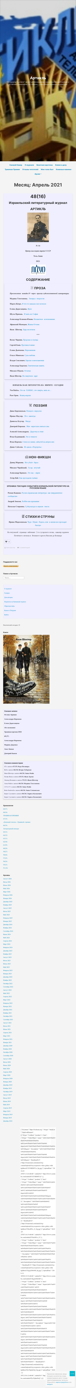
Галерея (7, 593)
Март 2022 (6, 1000)
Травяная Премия (12, 169)
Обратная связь (9, 606)
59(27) (5, 851)
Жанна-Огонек (33, 324)
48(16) (38, 196)
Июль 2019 (7, 1098)
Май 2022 (6, 993)
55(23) (5, 865)
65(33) (5, 832)
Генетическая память (36, 365)
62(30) (5, 842)
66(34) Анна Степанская (30, 790)
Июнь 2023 (7, 964)
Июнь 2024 (7, 934)
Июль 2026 (7, 882)
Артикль (38, 78)
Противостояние (28, 345)
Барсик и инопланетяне (35, 360)
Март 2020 (6, 1075)
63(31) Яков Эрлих (26, 776)
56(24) (5, 861)
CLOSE (72, 1373)
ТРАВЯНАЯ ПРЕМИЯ (11, 815)
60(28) (5, 848)
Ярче (30, 309)
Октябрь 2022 (7, 983)
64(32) (5, 835)
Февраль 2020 (7, 1078)
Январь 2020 (7, 1082)
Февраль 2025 (7, 918)
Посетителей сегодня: (10, 625)
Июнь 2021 (7, 1029)
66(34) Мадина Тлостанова (29, 783)
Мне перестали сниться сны (38, 426)
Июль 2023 (7, 960)
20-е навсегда (29, 416)
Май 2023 (6, 967)
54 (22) (5, 868)
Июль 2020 (7, 1062)
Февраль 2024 (7, 947)
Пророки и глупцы (30, 339)
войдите (50, 1384)
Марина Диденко (11, 744)
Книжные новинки (63, 169)
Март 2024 (6, 944)
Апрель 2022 (7, 996)
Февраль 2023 (7, 970)
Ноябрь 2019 (7, 1088)
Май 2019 (6, 1104)
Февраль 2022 (7, 1003)
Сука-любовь (30, 355)
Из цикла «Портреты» (33, 447)
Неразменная (30, 350)
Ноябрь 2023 (7, 954)
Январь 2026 (7, 898)
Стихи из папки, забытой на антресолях (38, 442)
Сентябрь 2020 (8, 1055)
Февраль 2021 (7, 1039)
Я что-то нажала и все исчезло (34, 303)
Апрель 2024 (7, 941)
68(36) (5, 812)
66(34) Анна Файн (27, 773)
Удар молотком (29, 329)
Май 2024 (6, 938)
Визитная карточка (45, 165)
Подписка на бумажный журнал (15, 602)
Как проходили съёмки (28, 478)
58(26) (5, 855)
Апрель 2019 (7, 1108)
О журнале (29, 165)
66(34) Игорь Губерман (22, 770)
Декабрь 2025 (7, 901)
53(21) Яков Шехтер (30, 780)
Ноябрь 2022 (7, 980)
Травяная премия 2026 (13, 732)
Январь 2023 (7, 974)
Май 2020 (6, 1068)
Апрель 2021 (7, 1032)
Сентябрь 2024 (8, 931)
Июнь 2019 (7, 1101)
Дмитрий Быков (10, 753)
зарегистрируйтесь (62, 1382)
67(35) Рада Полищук (21, 766)
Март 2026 (6, 892)
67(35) (5, 819)
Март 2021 (6, 1036)
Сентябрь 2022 (8, 987)
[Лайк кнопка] (6, 541)
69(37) (6, 736)
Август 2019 (7, 1095)
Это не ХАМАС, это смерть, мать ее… (35, 390)
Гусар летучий (34, 467)
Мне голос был (47, 169)
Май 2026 (6, 888)
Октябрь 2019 (7, 1091)
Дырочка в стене (36, 431)
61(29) (5, 845)
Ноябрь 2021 (7, 1013)
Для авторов (8, 597)
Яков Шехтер (10, 547)
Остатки (27, 370)
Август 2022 (7, 990)
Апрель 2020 (7, 1072)
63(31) (5, 838)
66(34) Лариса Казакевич (32, 793)
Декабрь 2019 (7, 1085)
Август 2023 (7, 957)
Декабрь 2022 (7, 977)
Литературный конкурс (11, 829)
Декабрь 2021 (7, 1010)
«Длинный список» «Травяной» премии (16, 822)
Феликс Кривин (10, 714)
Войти (6, 615)
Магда (27, 421)
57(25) (5, 858)
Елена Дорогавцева (11, 723)
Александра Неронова (12, 719)
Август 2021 (7, 1023)
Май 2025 (6, 915)
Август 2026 (7, 879)
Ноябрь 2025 (7, 905)
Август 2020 (7, 1059)
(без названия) (9, 727)
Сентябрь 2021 (8, 1019)
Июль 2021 (7, 1026)
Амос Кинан (9, 749)
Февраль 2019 (7, 1114)
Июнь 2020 (7, 1065)
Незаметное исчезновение (44, 319)
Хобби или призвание (30, 501)
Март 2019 (6, 1111)
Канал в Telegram (10, 610)
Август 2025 (7, 908)
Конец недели (25, 395)
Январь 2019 (7, 1118)
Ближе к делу (61, 165)
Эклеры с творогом (36, 298)
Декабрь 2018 (7, 1121)
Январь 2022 (7, 1006)
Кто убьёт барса (31, 462)
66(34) (5, 825)
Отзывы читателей (30, 169)
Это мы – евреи (34, 473)
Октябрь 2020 (7, 1052)
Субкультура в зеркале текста (37, 506)
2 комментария (24, 547)
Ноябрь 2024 (7, 928)
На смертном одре (30, 376)
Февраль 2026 (7, 895)
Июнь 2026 (7, 885)
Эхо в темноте (31, 436)
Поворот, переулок (34, 411)
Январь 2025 (7, 921)
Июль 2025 (7, 911)
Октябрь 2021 (7, 1016)
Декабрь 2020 (7, 1046)
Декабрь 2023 (7, 951)
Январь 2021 (7, 1042)
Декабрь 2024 (7, 924)
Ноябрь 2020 (7, 1049)
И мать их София (31, 314)
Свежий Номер (15, 165)
